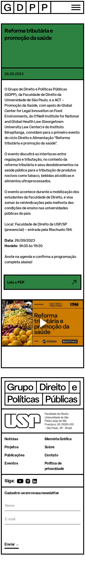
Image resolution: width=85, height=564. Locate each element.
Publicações (14, 455)
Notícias (11, 438)
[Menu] (75, 7)
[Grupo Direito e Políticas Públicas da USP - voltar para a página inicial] (26, 7)
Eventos (11, 463)
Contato (51, 455)
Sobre (49, 446)
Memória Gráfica (58, 438)
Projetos (11, 446)
